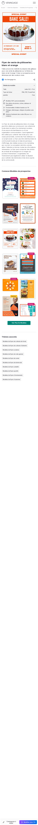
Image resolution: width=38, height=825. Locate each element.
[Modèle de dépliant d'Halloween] (27, 213)
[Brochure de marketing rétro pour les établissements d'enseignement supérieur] (27, 310)
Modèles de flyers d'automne (11, 379)
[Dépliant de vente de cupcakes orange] (27, 289)
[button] (10, 822)
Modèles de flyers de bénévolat (12, 362)
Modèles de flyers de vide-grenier (13, 354)
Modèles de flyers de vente (11, 358)
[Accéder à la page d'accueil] (10, 2)
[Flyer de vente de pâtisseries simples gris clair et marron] (10, 264)
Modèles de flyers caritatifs (11, 367)
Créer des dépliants (12, 7)
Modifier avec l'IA (30, 822)
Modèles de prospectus (26, 7)
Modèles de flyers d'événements (12, 375)
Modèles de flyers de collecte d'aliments (15, 345)
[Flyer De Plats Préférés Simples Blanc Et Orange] (27, 239)
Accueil (3, 7)
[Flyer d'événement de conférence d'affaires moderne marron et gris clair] (10, 213)
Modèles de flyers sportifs (10, 371)
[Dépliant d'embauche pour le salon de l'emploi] (27, 264)
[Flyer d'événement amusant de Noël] (10, 188)
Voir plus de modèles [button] (19, 323)
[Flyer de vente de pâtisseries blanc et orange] (10, 239)
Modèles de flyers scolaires (11, 350)
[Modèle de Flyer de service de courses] (27, 188)
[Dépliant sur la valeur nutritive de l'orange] (10, 285)
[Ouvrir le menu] (34, 3)
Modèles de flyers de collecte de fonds (14, 341)
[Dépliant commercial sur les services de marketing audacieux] (10, 306)
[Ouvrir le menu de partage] (34, 80)
